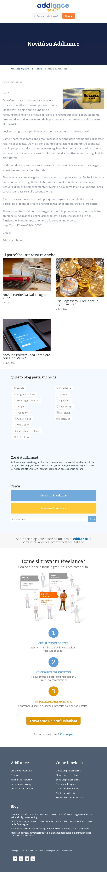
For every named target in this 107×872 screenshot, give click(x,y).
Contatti (27, 770)
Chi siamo (16, 770)
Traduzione (23, 412)
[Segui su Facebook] (15, 858)
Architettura (23, 437)
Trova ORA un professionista (53, 720)
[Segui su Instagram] (33, 858)
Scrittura (64, 394)
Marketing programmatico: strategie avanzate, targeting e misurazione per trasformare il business (51, 834)
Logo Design (65, 406)
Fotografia (64, 418)
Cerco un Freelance (53, 495)
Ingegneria (64, 400)
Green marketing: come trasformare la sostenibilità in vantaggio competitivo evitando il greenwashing (52, 816)
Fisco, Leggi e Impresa (28, 400)
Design (20, 406)
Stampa (15, 775)
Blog (15, 806)
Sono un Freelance (53, 508)
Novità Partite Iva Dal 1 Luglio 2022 (24, 296)
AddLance (80, 539)
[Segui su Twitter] (21, 858)
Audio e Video (24, 418)
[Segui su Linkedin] (27, 858)
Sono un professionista (68, 779)
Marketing (64, 412)
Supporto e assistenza (28, 431)
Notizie (19, 82)
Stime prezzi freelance (68, 775)
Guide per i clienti (65, 793)
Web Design (23, 424)
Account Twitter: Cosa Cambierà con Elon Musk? (26, 356)
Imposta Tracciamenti (22, 788)
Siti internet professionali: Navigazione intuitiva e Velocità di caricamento (50, 828)
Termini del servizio (21, 779)
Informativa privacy (21, 784)
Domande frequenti (66, 784)
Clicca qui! (66, 734)
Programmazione (26, 394)
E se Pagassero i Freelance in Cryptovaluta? (77, 302)
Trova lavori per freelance (69, 797)
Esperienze (65, 388)
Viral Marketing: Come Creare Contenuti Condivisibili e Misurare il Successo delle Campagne (51, 823)
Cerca (68, 15)
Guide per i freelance (67, 788)
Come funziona (69, 763)
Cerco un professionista (69, 770)
